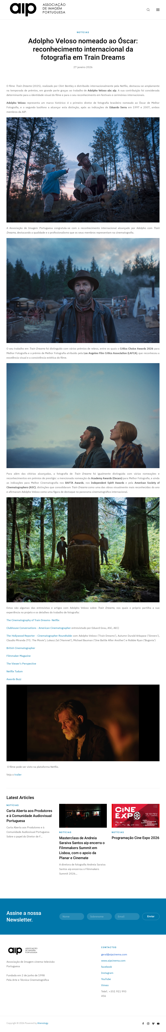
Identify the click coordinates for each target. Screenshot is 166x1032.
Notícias (83, 32)
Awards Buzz (13, 679)
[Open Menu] (158, 9)
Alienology (42, 1023)
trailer (18, 774)
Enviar (150, 916)
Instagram (107, 972)
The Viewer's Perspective (21, 663)
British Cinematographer (20, 648)
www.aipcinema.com (113, 960)
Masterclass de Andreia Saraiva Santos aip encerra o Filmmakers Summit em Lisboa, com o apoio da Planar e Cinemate (82, 848)
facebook (106, 966)
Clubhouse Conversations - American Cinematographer (38, 628)
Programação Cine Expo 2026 (135, 837)
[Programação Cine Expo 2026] (136, 815)
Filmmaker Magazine (18, 655)
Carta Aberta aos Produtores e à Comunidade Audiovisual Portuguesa (29, 815)
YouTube (106, 979)
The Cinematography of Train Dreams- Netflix (32, 620)
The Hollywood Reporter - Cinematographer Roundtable (39, 635)
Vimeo (105, 985)
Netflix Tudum (14, 671)
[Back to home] (37, 9)
